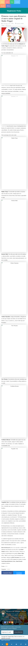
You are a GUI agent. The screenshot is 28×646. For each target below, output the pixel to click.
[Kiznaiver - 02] (14, 69)
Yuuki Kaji (3, 126)
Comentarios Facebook (19, 573)
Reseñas (3, 6)
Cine (12, 2)
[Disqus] (13, 591)
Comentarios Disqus (7, 573)
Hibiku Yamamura (5, 85)
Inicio (2, 2)
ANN (6, 566)
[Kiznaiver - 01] (14, 109)
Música (8, 6)
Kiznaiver (18, 23)
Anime (7, 2)
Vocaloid (17, 2)
